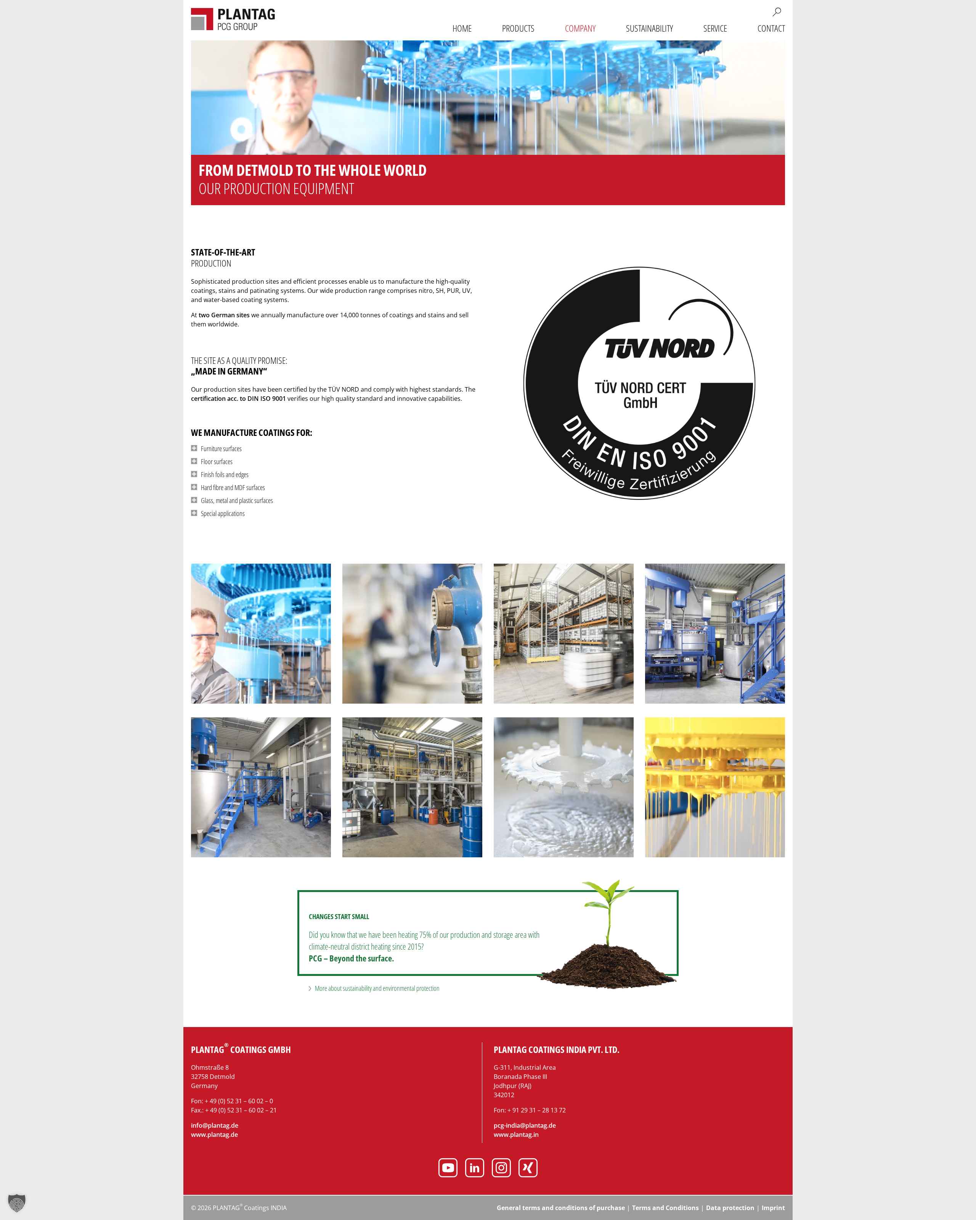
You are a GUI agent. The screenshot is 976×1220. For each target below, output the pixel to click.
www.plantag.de (214, 1134)
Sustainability (649, 28)
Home (462, 28)
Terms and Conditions (665, 1208)
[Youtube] (448, 1169)
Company (580, 28)
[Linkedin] (474, 1169)
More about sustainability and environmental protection (377, 988)
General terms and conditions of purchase (561, 1208)
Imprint (773, 1208)
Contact (771, 28)
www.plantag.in (516, 1134)
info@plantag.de (214, 1125)
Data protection (730, 1208)
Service (715, 28)
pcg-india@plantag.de (525, 1125)
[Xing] (528, 1169)
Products (518, 28)
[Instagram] (501, 1169)
